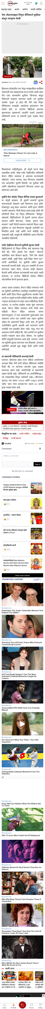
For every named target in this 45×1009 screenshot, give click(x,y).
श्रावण (17, 9)
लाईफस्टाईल (36, 433)
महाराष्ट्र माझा (6, 9)
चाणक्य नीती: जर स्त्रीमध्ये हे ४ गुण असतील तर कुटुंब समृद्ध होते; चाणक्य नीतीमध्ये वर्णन (25, 984)
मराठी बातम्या (16, 438)
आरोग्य (25, 9)
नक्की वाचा (9, 968)
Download (7, 76)
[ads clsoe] (43, 995)
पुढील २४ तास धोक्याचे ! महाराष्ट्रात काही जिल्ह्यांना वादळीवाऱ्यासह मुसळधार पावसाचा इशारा (20, 427)
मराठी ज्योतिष (36, 9)
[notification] (41, 3)
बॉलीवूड (5, 438)
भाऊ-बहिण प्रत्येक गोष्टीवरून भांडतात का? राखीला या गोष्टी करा (9, 984)
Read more (12, 409)
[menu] (3, 3)
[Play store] (36, 3)
